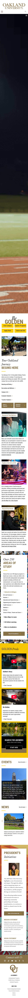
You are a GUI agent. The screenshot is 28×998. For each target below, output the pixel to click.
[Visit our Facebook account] (19, 960)
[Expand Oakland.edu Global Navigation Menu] (2, 11)
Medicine (5, 607)
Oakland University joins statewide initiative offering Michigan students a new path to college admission (14, 833)
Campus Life (5, 392)
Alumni (14, 993)
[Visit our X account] (23, 960)
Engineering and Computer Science (11, 602)
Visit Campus (7, 326)
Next (25, 820)
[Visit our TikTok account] (8, 960)
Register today (13, 795)
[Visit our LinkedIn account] (16, 960)
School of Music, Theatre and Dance (12, 612)
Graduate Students (6, 396)
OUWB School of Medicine (14, 980)
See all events (21, 762)
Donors (14, 994)
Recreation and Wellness (8, 388)
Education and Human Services (10, 600)
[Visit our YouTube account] (12, 960)
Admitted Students (18, 405)
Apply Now (7, 331)
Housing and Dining (7, 384)
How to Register (5, 405)
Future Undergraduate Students (14, 989)
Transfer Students (6, 400)
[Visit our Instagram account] (5, 960)
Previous (2, 820)
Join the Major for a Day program (10, 500)
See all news (22, 807)
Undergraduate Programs (14, 978)
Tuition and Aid (20, 331)
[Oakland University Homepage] (14, 6)
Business (5, 597)
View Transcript (8, 685)
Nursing (5, 610)
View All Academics (13, 633)
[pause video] (26, 15)
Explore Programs (20, 326)
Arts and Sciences (7, 595)
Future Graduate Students (14, 991)
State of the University (13, 913)
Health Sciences (7, 605)
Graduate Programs (14, 982)
